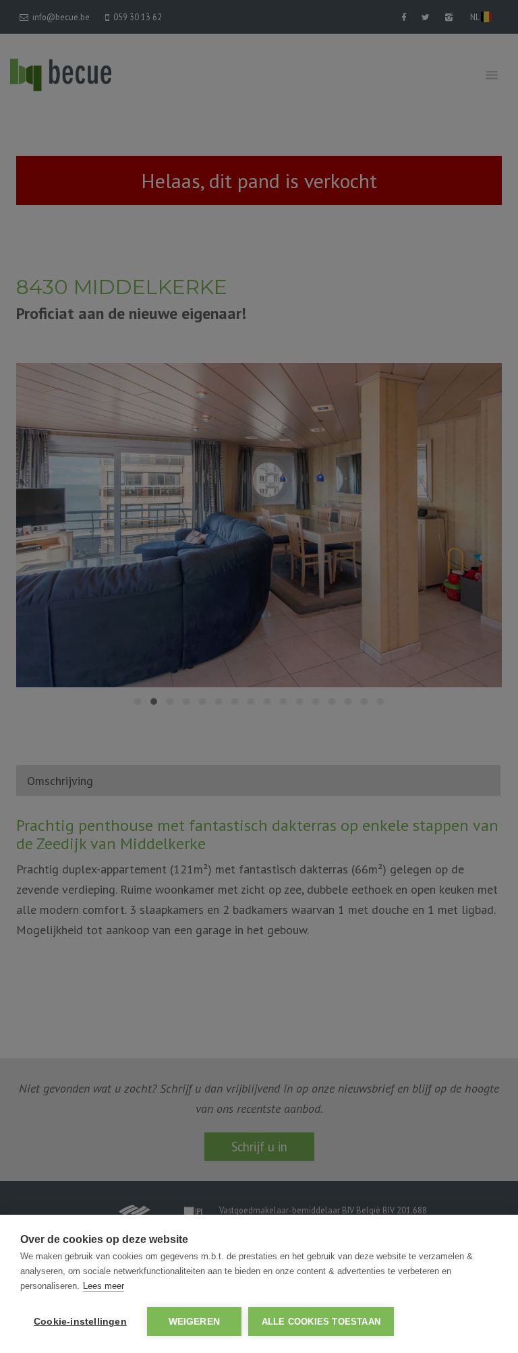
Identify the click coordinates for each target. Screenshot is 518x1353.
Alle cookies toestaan (321, 1322)
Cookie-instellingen (80, 1322)
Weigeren (195, 1322)
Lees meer (103, 1286)
